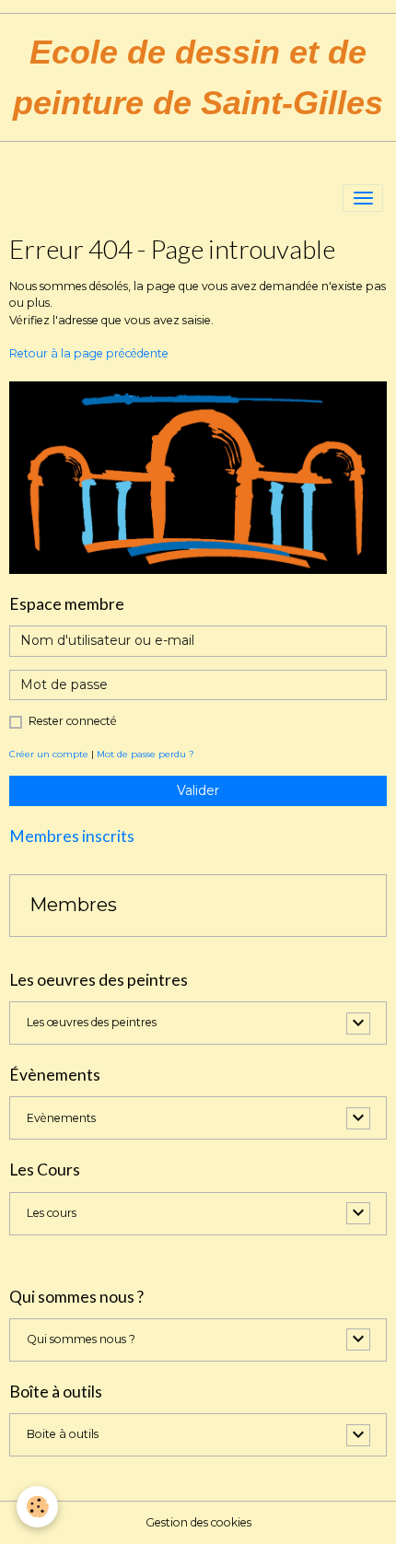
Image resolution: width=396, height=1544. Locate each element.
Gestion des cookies (198, 1522)
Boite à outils (63, 1434)
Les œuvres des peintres (92, 1022)
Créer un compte (48, 754)
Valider (198, 790)
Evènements (61, 1118)
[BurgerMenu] (363, 198)
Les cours (51, 1213)
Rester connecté (73, 721)
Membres (73, 905)
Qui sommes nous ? (81, 1339)
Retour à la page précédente (89, 353)
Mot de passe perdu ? (145, 754)
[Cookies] (37, 1506)
